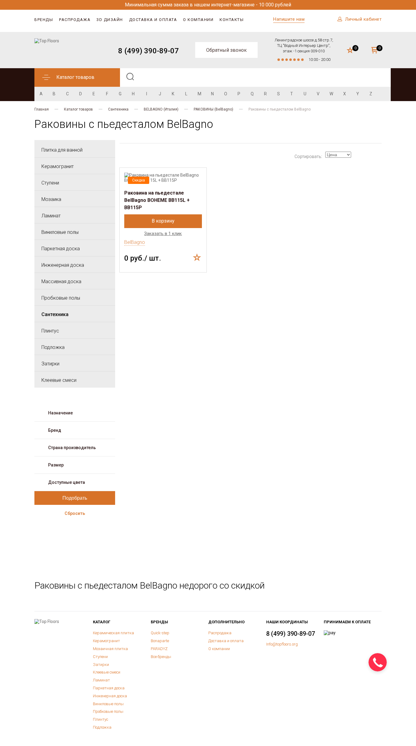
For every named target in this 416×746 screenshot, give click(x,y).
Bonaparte (160, 641)
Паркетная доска (60, 249)
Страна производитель (72, 447)
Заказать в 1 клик (163, 233)
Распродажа (74, 19)
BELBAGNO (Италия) (161, 109)
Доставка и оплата (153, 19)
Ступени (50, 183)
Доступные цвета (66, 482)
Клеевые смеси (58, 380)
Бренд (54, 430)
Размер (56, 465)
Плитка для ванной (62, 150)
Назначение (60, 412)
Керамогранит (57, 166)
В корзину (163, 221)
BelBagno (134, 242)
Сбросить (75, 513)
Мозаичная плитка (110, 648)
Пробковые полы (60, 298)
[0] (350, 50)
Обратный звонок (226, 50)
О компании (198, 19)
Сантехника (118, 109)
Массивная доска (61, 281)
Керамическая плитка (113, 633)
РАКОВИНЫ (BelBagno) (213, 109)
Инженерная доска (62, 265)
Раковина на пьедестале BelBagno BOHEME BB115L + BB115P (157, 200)
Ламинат (51, 216)
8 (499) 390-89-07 (148, 51)
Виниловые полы (60, 232)
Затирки (50, 364)
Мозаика (51, 199)
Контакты (232, 19)
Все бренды (161, 656)
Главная (41, 109)
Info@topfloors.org (282, 644)
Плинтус (50, 331)
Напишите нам (289, 19)
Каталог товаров (78, 109)
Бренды (43, 19)
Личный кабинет (363, 19)
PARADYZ (159, 648)
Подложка (53, 347)
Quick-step (160, 633)
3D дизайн (110, 19)
